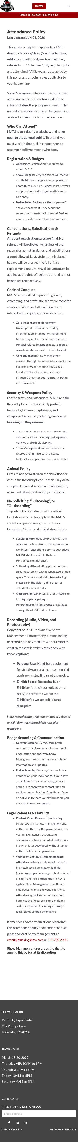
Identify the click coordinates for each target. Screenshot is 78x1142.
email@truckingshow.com (25, 940)
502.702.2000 (57, 940)
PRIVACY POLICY (12, 1129)
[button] (68, 6)
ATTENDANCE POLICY (63, 1129)
